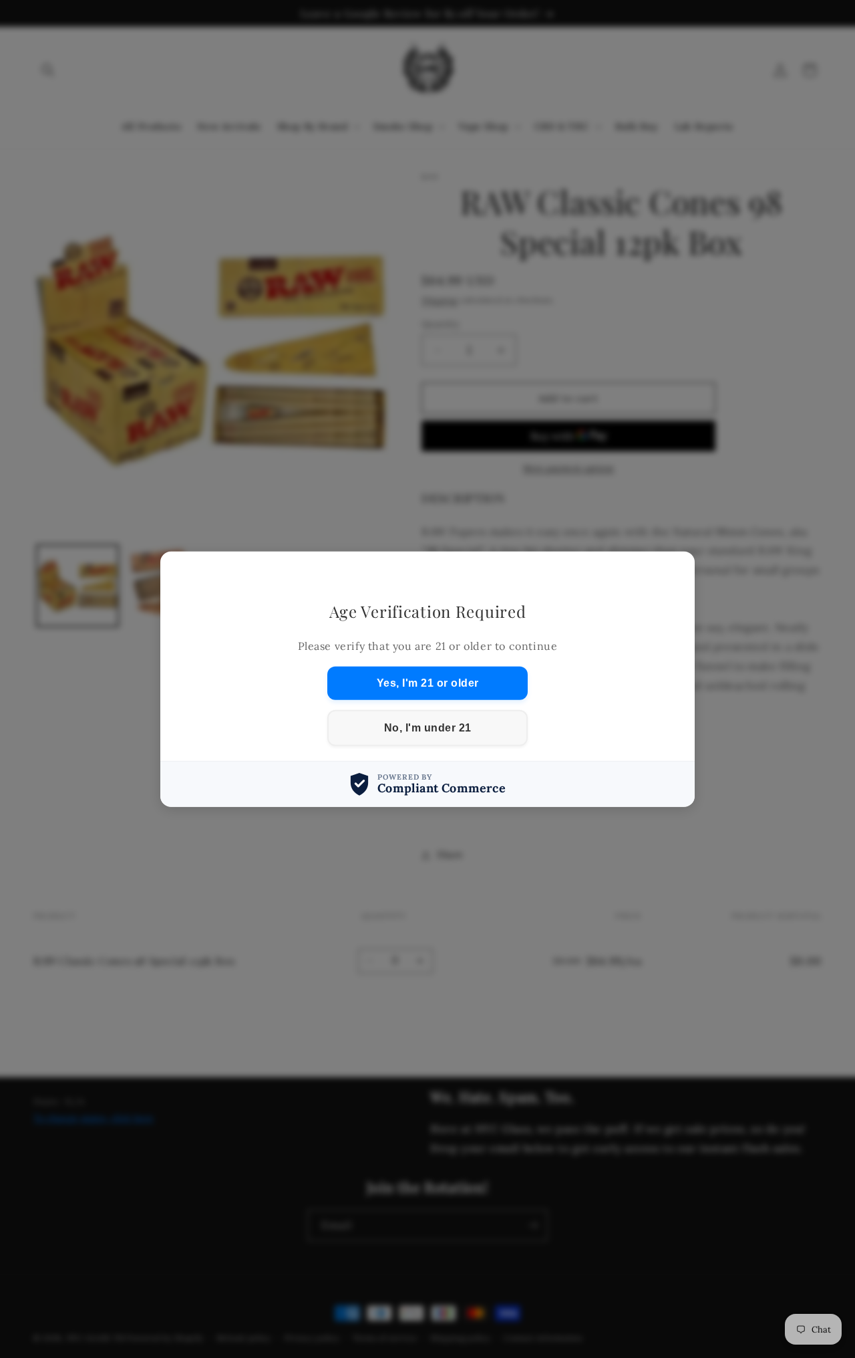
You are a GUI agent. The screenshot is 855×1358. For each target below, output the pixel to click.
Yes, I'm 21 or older (428, 683)
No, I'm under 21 (428, 727)
